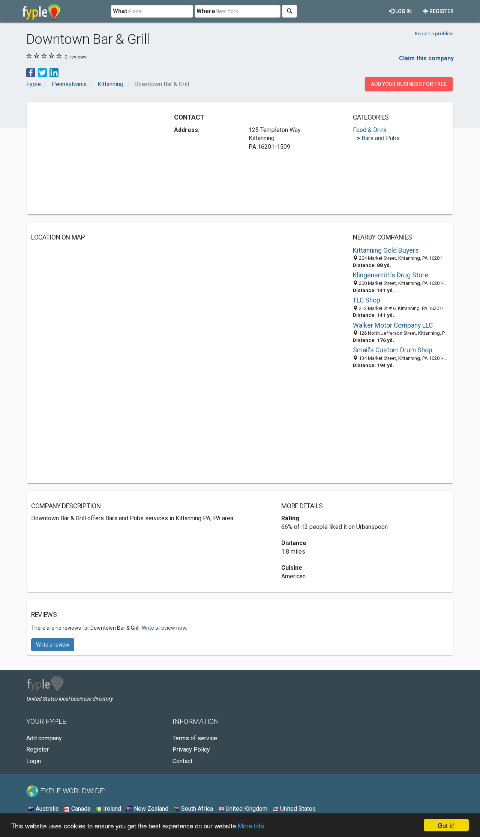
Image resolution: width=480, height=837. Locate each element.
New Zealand (150, 808)
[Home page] (41, 11)
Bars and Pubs (381, 138)
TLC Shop (366, 300)
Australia (46, 808)
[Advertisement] (94, 158)
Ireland (111, 808)
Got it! (446, 825)
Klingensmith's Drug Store (390, 275)
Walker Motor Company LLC (393, 325)
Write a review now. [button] (164, 628)
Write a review (52, 645)
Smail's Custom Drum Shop (392, 350)
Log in (403, 11)
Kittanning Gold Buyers (386, 250)
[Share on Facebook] (30, 72)
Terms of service (194, 738)
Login (33, 761)
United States (297, 808)
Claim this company (426, 58)
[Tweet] (42, 72)
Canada (80, 808)
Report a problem (434, 33)
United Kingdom (245, 808)
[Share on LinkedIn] (54, 72)
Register (441, 11)
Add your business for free (409, 84)
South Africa (196, 808)
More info (251, 825)
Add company (44, 738)
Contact (182, 761)
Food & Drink (370, 129)
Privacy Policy (191, 749)
